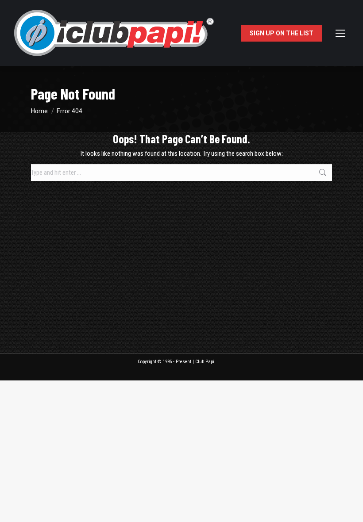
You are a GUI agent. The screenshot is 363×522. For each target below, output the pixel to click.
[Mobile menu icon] (340, 33)
